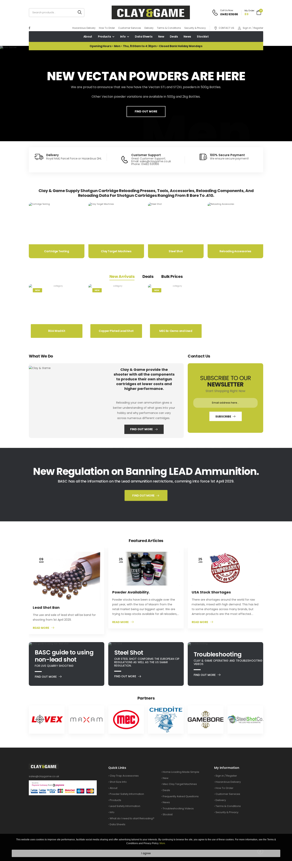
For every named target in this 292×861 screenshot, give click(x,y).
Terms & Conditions (169, 28)
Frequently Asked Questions (181, 796)
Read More (41, 628)
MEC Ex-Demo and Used (175, 331)
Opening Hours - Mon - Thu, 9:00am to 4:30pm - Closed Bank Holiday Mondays (146, 46)
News (187, 37)
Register (258, 28)
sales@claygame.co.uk (44, 776)
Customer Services (129, 28)
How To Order (107, 28)
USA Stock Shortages (211, 592)
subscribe (223, 416)
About (87, 37)
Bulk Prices (172, 276)
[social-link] (29, 28)
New (161, 37)
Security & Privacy (195, 28)
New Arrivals (121, 276)
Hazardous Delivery (84, 28)
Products (104, 37)
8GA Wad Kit (56, 331)
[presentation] (24, 93)
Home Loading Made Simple (181, 772)
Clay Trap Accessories (124, 776)
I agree (146, 853)
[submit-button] (79, 12)
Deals (174, 37)
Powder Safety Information (127, 794)
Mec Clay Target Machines (180, 784)
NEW (37, 290)
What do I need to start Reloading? (132, 818)
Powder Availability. (131, 592)
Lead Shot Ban (46, 607)
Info (123, 37)
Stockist (203, 37)
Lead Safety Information (125, 806)
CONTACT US (226, 28)
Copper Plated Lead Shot (116, 331)
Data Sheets (143, 37)
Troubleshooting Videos (178, 808)
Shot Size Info (118, 782)
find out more (146, 111)
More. (163, 843)
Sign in (247, 28)
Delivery (149, 28)
